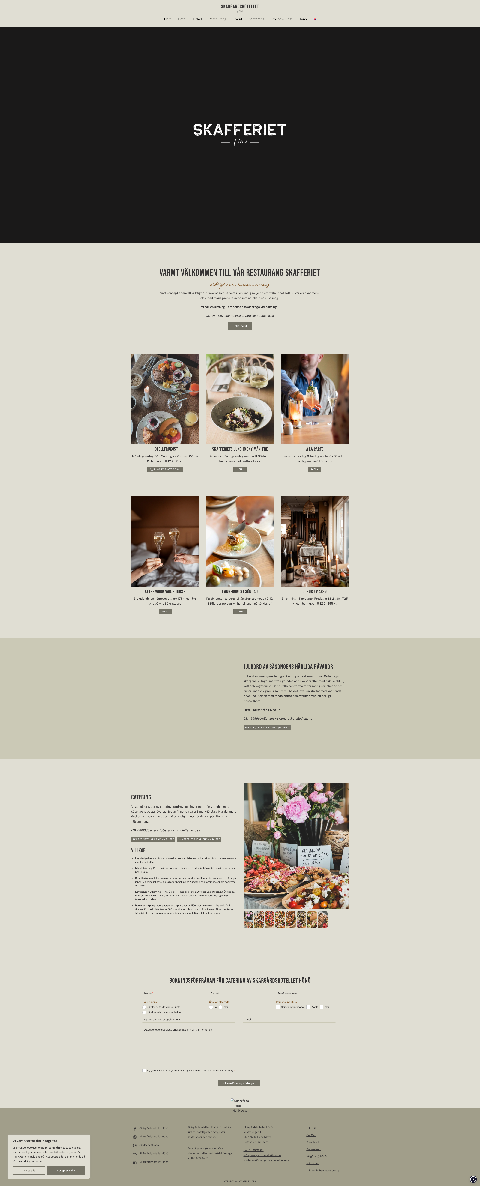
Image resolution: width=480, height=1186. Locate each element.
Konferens (256, 19)
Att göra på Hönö (316, 1156)
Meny (240, 469)
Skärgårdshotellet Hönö (153, 1128)
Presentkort (313, 1149)
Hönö (302, 19)
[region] (49, 1157)
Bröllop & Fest (281, 19)
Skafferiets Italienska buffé (199, 839)
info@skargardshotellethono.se (252, 316)
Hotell (182, 19)
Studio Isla (249, 1181)
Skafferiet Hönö (149, 1144)
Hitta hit (311, 1128)
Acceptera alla (66, 1170)
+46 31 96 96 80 (254, 1150)
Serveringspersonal (292, 1006)
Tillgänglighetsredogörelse (322, 1170)
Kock (314, 1006)
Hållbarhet (312, 1163)
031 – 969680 (253, 718)
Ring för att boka (167, 469)
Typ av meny (149, 1001)
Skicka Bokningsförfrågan (239, 1083)
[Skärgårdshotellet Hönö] (240, 10)
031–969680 (214, 316)
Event (237, 19)
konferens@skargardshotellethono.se (266, 1160)
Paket (197, 19)
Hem (168, 19)
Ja (215, 1006)
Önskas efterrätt (219, 1001)
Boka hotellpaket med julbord (267, 727)
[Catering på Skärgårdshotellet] (248, 925)
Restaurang (217, 19)
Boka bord (239, 326)
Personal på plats (286, 1001)
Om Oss (311, 1135)
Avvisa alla (28, 1170)
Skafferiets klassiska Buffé (153, 839)
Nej (226, 1006)
